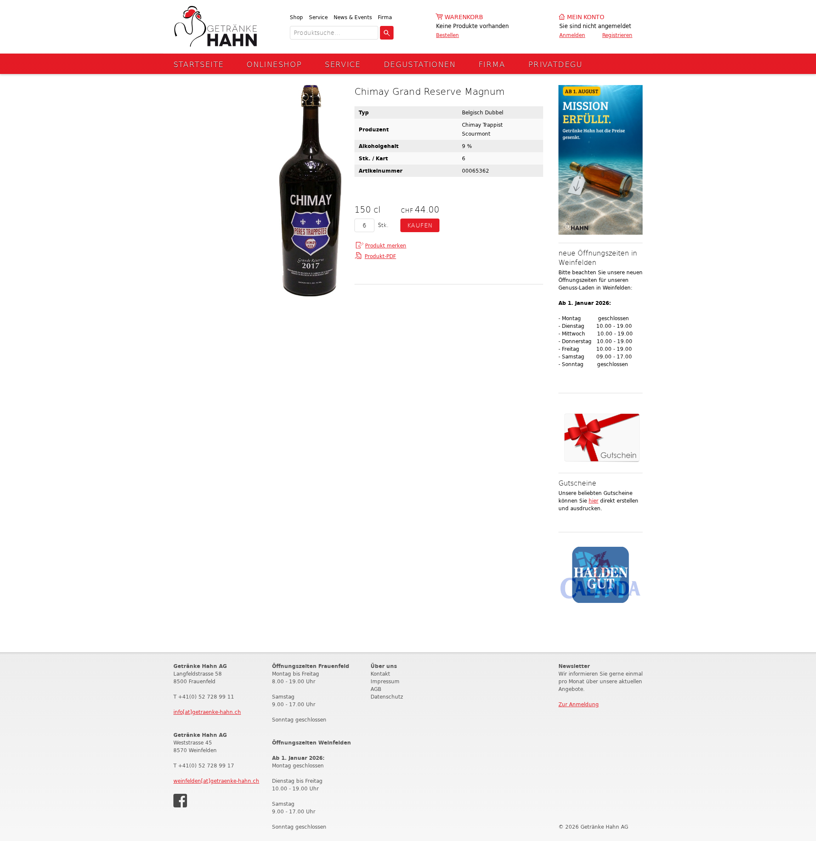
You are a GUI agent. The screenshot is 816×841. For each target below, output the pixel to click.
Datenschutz (387, 697)
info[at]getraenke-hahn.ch (207, 712)
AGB (376, 689)
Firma (385, 17)
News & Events (353, 17)
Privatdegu (555, 64)
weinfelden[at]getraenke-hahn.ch (216, 781)
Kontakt (380, 674)
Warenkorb (464, 17)
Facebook (180, 800)
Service (318, 17)
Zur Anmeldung (578, 704)
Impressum (385, 681)
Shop (296, 17)
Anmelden (572, 35)
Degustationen (420, 64)
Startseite (198, 64)
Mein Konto (585, 17)
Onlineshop (274, 64)
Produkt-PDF (380, 256)
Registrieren (617, 35)
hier (593, 501)
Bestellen (447, 35)
